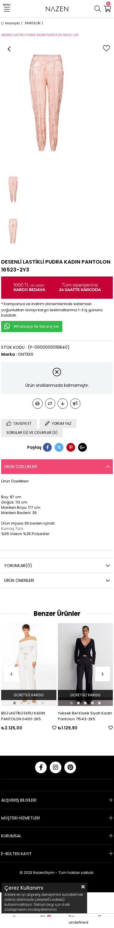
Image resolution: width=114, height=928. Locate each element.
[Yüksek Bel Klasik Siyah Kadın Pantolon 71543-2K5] (85, 664)
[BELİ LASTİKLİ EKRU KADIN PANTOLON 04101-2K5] (28, 664)
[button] (14, 703)
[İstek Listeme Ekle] (37, 403)
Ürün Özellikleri (20, 467)
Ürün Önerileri (19, 580)
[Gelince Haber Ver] (75, 403)
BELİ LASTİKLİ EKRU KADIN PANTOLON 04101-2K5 (23, 716)
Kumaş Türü (12, 528)
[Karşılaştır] (50, 403)
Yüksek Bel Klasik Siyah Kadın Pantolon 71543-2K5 (85, 716)
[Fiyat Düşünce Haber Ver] (63, 403)
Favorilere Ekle (54, 728)
